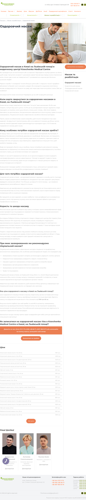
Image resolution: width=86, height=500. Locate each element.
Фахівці (19, 11)
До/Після (39, 11)
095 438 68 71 (75, 3)
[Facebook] (82, 5)
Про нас (10, 11)
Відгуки (31, 11)
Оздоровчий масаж (72, 91)
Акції (45, 11)
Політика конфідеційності (49, 493)
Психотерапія (72, 15)
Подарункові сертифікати (58, 11)
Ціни (25, 11)
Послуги (2, 20)
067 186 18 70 (75, 5)
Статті (70, 11)
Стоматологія (14, 15)
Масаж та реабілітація (52, 15)
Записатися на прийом (75, 67)
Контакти (77, 11)
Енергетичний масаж (72, 86)
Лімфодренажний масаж (73, 88)
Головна (3, 11)
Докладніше (9, 468)
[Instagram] (85, 5)
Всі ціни (31, 421)
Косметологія (32, 15)
